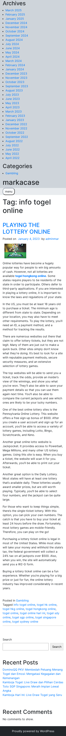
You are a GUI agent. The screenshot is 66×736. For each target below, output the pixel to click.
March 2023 (13, 111)
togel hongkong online (41, 609)
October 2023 (14, 82)
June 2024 (12, 48)
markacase (21, 182)
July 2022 (12, 145)
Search (7, 639)
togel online (10, 613)
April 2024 (12, 56)
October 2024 (14, 31)
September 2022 (16, 137)
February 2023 (15, 115)
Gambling (11, 173)
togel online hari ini (32, 613)
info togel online (24, 604)
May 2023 (12, 103)
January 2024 (14, 69)
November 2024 (16, 27)
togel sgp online (23, 617)
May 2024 (12, 52)
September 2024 (16, 35)
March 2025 (13, 10)
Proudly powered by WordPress (33, 731)
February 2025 (15, 14)
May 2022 (12, 153)
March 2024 (13, 61)
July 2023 (12, 94)
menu (8, 191)
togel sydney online (25, 621)
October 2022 (14, 132)
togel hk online (46, 604)
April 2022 (12, 158)
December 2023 (16, 73)
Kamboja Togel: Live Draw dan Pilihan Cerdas (33, 682)
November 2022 (16, 128)
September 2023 (16, 86)
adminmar (52, 239)
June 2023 (12, 99)
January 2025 (14, 18)
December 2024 (16, 23)
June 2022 (12, 149)
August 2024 (14, 39)
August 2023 (14, 90)
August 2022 (14, 141)
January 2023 (14, 120)
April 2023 (12, 107)
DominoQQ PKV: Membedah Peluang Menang (33, 669)
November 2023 (16, 77)
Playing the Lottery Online (26, 228)
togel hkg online (13, 609)
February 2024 (15, 65)
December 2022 (16, 124)
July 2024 (12, 44)
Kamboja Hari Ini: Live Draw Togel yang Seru (32, 695)
